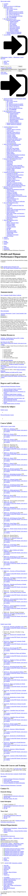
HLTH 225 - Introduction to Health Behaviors (14, 735)
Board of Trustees (11, 224)
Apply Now (6, 61)
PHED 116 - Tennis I (9, 458)
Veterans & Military (14, 30)
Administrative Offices (12, 232)
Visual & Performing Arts (13, 198)
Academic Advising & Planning (14, 177)
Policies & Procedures (9, 882)
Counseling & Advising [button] (9, 172)
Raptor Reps (9, 218)
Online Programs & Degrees (13, 133)
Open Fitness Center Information (11, 781)
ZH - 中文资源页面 (11, 17)
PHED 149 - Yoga (8, 502)
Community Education (12, 193)
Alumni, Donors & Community (14, 33)
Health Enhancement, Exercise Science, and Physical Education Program (14, 399)
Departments (7, 249)
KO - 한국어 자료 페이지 (13, 14)
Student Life (9, 208)
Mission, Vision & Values (13, 222)
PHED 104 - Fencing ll (9, 439)
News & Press (10, 236)
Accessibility (7, 877)
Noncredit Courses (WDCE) (13, 132)
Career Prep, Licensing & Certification (16, 201)
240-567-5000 (8, 863)
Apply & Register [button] (8, 144)
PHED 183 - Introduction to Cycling (12, 556)
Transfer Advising (11, 181)
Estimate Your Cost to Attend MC (14, 165)
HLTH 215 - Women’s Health (11, 723)
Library (5, 5)
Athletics (6, 237)
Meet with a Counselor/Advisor (14, 182)
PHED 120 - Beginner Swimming (12, 468)
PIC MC (9, 229)
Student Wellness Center (12, 210)
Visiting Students (11, 153)
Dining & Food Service (12, 217)
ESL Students (13, 24)
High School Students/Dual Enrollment (16, 154)
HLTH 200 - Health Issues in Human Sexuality (15, 703)
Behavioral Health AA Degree (11, 390)
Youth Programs (10, 190)
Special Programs (11, 212)
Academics (9, 128)
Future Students (13, 25)
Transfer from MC (11, 141)
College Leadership (11, 226)
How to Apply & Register (13, 145)
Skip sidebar (3, 776)
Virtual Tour (6, 874)
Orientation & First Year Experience (15, 174)
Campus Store (7, 866)
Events (8, 206)
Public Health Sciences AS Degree (12, 403)
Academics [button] (6, 127)
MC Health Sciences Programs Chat (12, 268)
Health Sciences (10, 197)
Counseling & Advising (12, 173)
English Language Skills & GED (14, 194)
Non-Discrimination (8, 881)
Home (5, 246)
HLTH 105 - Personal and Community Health (14, 634)
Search (2, 66)
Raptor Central (10, 152)
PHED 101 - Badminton (9, 428)
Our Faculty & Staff (11, 142)
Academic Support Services (13, 180)
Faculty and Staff (8, 780)
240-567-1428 (7, 816)
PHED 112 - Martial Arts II (10, 452)
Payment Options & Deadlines (14, 168)
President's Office (11, 225)
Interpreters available (17, 863)
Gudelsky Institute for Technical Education (17, 196)
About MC (9, 221)
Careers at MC (10, 233)
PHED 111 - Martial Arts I (10, 447)
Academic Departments (12, 137)
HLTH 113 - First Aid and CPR (11, 648)
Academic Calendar (11, 136)
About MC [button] (6, 220)
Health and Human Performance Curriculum (11, 785)
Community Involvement (12, 234)
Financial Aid (10, 162)
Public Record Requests (9, 888)
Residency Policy (11, 169)
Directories (6, 869)
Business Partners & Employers (14, 32)
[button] (12, 7)
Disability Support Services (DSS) (15, 184)
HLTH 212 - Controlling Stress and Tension (14, 710)
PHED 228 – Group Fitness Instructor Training (15, 592)
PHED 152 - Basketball (9, 507)
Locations (6, 3)
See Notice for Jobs (5, 342)
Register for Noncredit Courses (14, 150)
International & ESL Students (16, 119)
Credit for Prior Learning (12, 156)
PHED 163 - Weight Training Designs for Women (15, 528)
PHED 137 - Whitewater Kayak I (11, 490)
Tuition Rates (10, 161)
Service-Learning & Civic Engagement (16, 216)
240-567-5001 (7, 797)
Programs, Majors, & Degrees (14, 129)
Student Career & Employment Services (16, 185)
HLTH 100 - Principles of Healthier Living (14, 626)
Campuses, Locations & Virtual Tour (15, 205)
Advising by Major (11, 178)
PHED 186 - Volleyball (9, 562)
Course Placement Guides (13, 176)
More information (5, 311)
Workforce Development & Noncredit (15, 189)
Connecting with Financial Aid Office (15, 166)
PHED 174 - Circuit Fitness (10, 544)
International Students (15, 28)
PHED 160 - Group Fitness (10, 523)
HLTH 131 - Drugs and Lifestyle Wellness (14, 671)
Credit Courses (10, 130)
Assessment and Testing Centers (14, 138)
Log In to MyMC (11, 170)
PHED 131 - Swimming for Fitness (12, 484)
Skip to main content (5, 1)
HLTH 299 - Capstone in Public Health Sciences (15, 755)
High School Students (15, 26)
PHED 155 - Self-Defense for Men (12, 512)
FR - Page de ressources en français (15, 13)
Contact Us (6, 63)
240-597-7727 (7, 807)
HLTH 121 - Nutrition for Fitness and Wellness (15, 653)
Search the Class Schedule (13, 148)
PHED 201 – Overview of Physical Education (14, 571)
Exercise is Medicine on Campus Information (14, 783)
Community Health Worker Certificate (13, 394)
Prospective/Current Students (13, 20)
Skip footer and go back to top (8, 836)
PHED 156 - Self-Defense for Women (13, 518)
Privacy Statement (8, 884)
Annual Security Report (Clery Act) (12, 878)
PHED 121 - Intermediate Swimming (12, 474)
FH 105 (5, 818)
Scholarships (10, 164)
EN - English (10, 10)
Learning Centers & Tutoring (13, 140)
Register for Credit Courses (13, 149)
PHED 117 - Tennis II (9, 463)
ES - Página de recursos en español (15, 11)
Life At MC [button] (6, 202)
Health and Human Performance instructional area (13, 821)
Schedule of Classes (11, 200)
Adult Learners (13, 22)
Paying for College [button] (8, 158)
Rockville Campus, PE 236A (10, 798)
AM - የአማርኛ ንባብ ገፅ (12, 9)
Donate (5, 62)
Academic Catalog (11, 134)
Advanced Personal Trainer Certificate (13, 389)
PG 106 (5, 808)
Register (5, 873)
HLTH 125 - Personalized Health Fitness (13, 666)
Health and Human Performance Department (14, 779)
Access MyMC (7, 34)
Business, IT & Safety (12, 192)
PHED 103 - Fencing (9, 434)
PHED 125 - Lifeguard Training (11, 479)
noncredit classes (18, 768)
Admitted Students (14, 21)
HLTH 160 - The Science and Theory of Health (15, 690)
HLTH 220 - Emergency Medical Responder (14, 729)
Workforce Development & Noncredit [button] (12, 186)
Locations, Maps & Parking (10, 872)
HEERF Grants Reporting (10, 880)
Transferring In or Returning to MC (15, 157)
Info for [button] (5, 18)
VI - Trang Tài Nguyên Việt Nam (14, 16)
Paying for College (11, 160)
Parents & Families (14, 29)
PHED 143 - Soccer (8, 495)
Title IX (5, 889)
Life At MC (9, 204)
